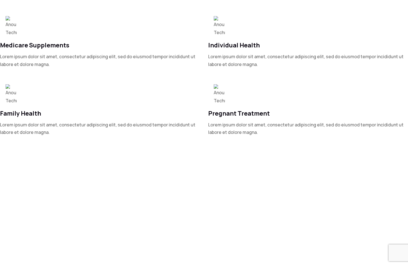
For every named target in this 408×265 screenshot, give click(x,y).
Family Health (20, 113)
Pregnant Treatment (239, 113)
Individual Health (234, 45)
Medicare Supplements (34, 45)
